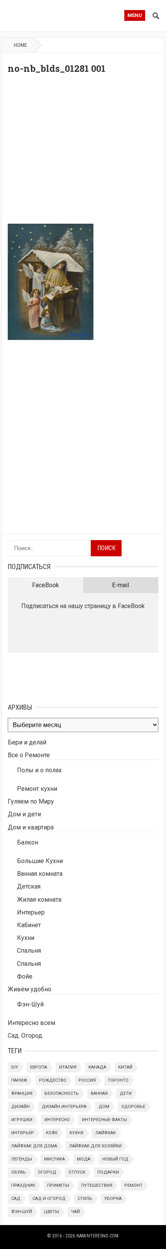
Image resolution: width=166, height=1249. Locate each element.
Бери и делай (27, 742)
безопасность (61, 1093)
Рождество (52, 1080)
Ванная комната (40, 873)
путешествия (96, 1185)
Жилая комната (39, 899)
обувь (18, 1172)
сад (15, 1198)
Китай (125, 1067)
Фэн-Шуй (30, 1004)
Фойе (24, 976)
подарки (108, 1172)
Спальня (29, 950)
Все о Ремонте (29, 755)
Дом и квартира (31, 827)
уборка (113, 1198)
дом (103, 1106)
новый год (115, 1159)
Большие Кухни (40, 861)
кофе (52, 1132)
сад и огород (49, 1198)
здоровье (133, 1106)
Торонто (118, 1080)
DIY (14, 1067)
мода (83, 1159)
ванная (99, 1093)
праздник (23, 1185)
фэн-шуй (21, 1211)
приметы (58, 1185)
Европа (38, 1067)
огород (47, 1172)
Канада (97, 1067)
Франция (21, 1093)
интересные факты (104, 1119)
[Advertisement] (83, 151)
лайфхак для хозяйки (95, 1146)
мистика (54, 1159)
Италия (67, 1067)
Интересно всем (31, 1022)
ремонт (133, 1185)
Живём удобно (29, 989)
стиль (85, 1198)
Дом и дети (24, 814)
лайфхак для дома (34, 1146)
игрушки (21, 1119)
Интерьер (31, 912)
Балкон (27, 842)
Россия (87, 1080)
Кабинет (29, 925)
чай (75, 1211)
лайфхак (105, 1132)
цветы (51, 1211)
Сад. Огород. (25, 1035)
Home (20, 45)
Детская (29, 886)
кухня (76, 1132)
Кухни (25, 937)
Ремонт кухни (37, 788)
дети (126, 1093)
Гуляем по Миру (31, 801)
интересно (57, 1119)
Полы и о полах (39, 770)
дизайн (20, 1106)
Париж (19, 1080)
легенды (21, 1159)
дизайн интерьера (64, 1106)
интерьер (22, 1132)
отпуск (76, 1172)
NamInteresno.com (97, 1236)
